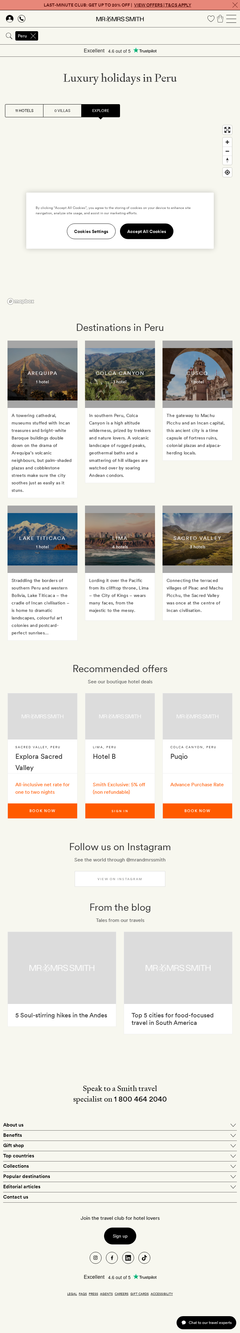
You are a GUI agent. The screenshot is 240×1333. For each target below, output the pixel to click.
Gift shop (13, 1145)
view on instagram (120, 879)
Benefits (12, 1135)
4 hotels (120, 546)
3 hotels (197, 546)
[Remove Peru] (33, 36)
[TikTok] (144, 1258)
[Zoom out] (227, 151)
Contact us (15, 1197)
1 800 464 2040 (140, 1098)
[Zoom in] (227, 142)
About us (13, 1125)
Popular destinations (26, 1176)
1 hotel (42, 381)
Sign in (120, 811)
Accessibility (162, 1294)
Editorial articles (21, 1187)
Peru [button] (22, 35)
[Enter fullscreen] (227, 129)
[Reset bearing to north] (227, 160)
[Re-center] (227, 172)
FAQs (83, 1294)
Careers (121, 1294)
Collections (16, 1166)
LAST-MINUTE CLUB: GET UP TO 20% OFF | (117, 4)
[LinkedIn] (128, 1258)
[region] (120, 221)
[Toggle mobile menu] (231, 19)
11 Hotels (24, 111)
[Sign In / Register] (10, 19)
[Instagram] (96, 1258)
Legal (72, 1294)
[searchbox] (139, 36)
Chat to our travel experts (210, 1322)
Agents (106, 1294)
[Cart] (220, 19)
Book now (42, 811)
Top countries (18, 1156)
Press (93, 1294)
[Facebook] (112, 1258)
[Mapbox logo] (20, 301)
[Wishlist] (211, 19)
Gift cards (139, 1294)
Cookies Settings (91, 231)
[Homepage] (120, 18)
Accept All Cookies (146, 231)
